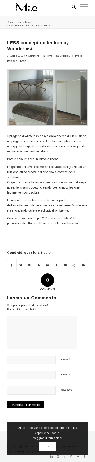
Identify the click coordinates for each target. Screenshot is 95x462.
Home (19, 22)
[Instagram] (58, 456)
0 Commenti (33, 55)
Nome (65, 359)
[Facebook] (64, 456)
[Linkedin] (51, 456)
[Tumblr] (84, 456)
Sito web (66, 389)
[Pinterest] (71, 456)
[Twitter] (78, 456)
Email (65, 374)
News (28, 22)
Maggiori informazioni (47, 438)
